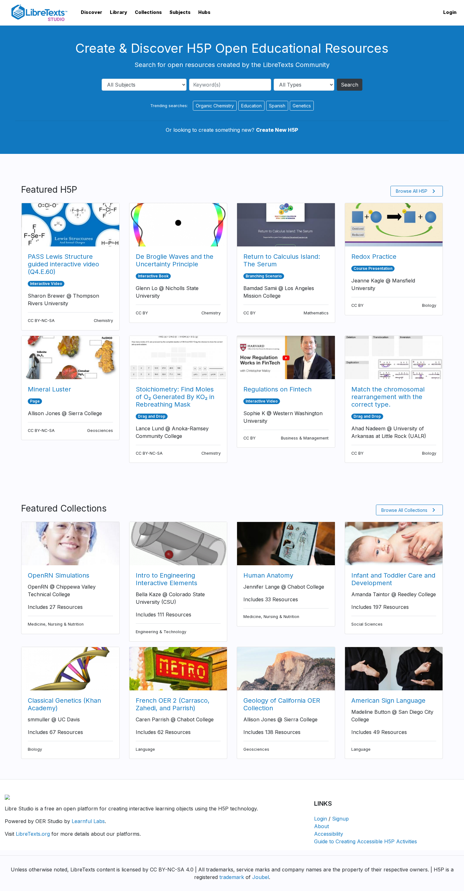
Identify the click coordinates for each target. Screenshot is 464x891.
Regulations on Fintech (277, 389)
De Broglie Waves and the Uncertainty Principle (174, 260)
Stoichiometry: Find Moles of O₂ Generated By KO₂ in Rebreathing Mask (175, 396)
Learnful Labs (88, 821)
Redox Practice (373, 256)
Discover (91, 12)
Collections (148, 12)
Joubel (260, 877)
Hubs (204, 12)
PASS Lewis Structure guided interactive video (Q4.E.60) (63, 264)
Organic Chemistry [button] (215, 105)
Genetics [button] (302, 105)
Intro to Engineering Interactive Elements (166, 579)
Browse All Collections (409, 510)
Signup (340, 818)
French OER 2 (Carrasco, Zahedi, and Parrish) (173, 704)
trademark (231, 877)
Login (449, 12)
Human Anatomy (268, 575)
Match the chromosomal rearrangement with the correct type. (388, 396)
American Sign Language (388, 700)
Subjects (180, 12)
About (321, 826)
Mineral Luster (49, 389)
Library (118, 12)
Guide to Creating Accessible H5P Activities (365, 841)
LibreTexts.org (33, 834)
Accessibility (328, 834)
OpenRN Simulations (58, 575)
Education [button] (251, 105)
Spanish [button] (277, 105)
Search (349, 85)
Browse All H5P (416, 191)
